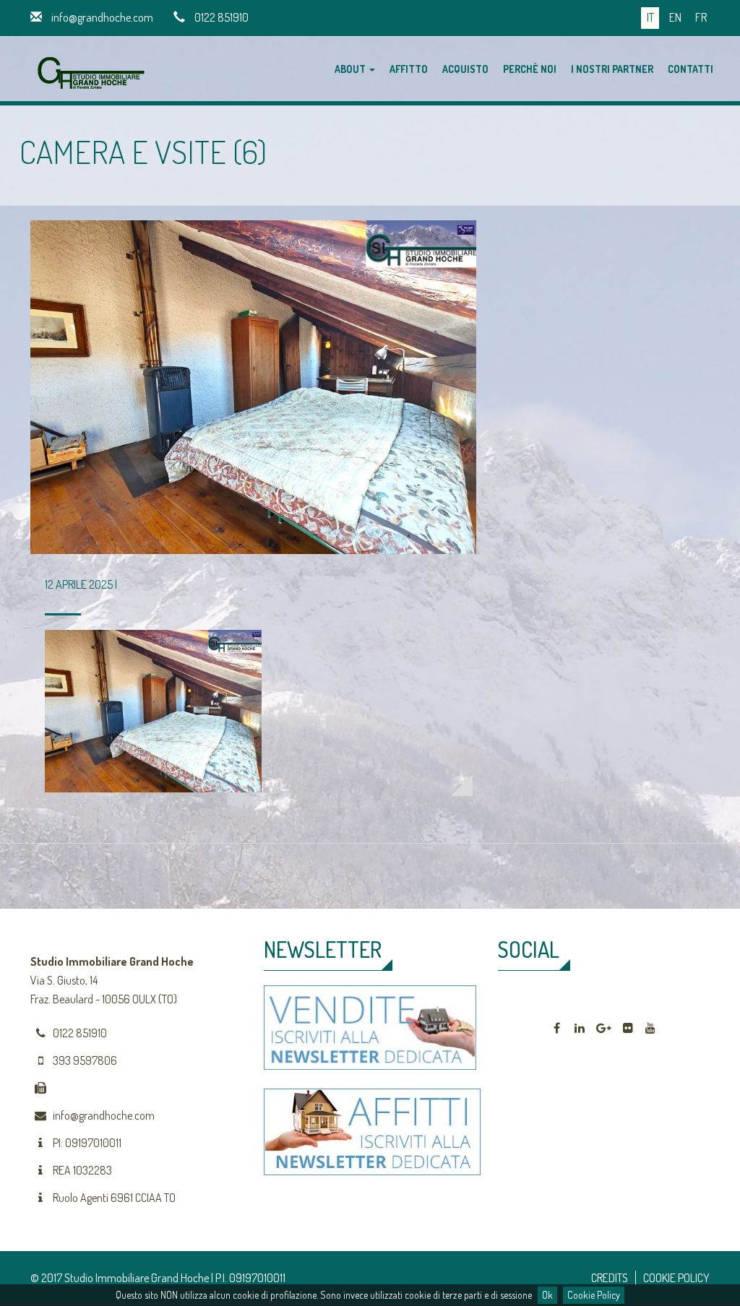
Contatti (690, 69)
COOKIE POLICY (676, 1278)
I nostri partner (612, 69)
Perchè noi (529, 69)
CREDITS (609, 1278)
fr (701, 17)
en (675, 17)
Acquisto (465, 69)
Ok (547, 1295)
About (351, 69)
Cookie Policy (593, 1295)
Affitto (409, 69)
